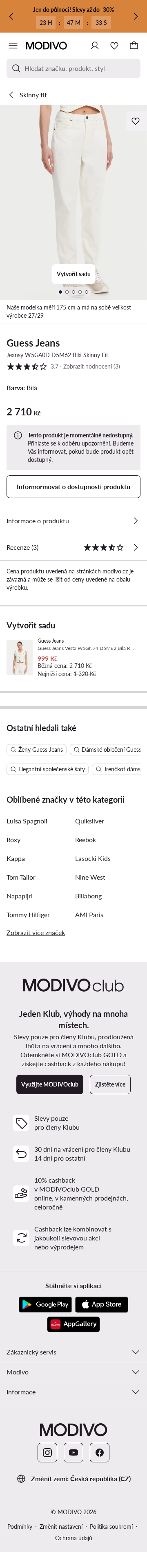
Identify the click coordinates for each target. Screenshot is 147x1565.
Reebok (85, 839)
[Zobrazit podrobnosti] (135, 521)
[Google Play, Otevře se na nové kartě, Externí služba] (45, 1305)
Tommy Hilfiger (28, 914)
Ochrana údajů (73, 1537)
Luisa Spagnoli (27, 821)
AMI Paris (89, 914)
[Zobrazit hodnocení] (135, 547)
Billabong (88, 896)
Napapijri (20, 896)
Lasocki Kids (93, 858)
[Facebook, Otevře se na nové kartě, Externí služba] (99, 1452)
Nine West (90, 877)
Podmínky (19, 1526)
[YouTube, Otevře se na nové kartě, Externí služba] (73, 1452)
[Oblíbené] (114, 45)
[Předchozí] (11, 16)
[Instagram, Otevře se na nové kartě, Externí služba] (47, 1452)
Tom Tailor (21, 877)
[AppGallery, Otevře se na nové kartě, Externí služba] (73, 1324)
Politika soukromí (111, 1526)
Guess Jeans (33, 343)
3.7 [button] (63, 366)
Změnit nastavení (61, 1526)
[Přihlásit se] (95, 45)
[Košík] (134, 45)
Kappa (16, 858)
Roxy (13, 839)
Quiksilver (89, 821)
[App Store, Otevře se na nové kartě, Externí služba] (101, 1305)
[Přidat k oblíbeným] (136, 121)
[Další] (135, 16)
